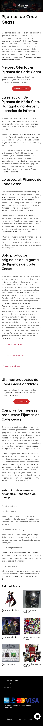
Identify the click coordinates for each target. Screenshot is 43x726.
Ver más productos (21, 89)
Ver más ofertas (22, 402)
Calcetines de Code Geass (13, 355)
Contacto (7, 687)
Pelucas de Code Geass (12, 366)
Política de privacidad (12, 684)
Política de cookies (11, 680)
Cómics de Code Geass (12, 344)
